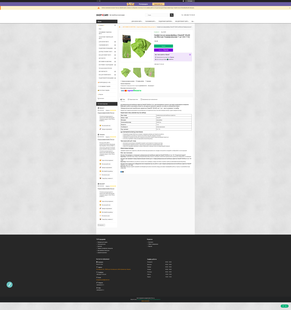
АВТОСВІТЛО (102, 58)
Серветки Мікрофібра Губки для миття (146, 27)
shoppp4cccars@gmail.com (103, 279)
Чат (286, 306)
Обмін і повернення (153, 244)
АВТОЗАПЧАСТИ (103, 71)
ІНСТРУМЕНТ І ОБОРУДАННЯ (106, 64)
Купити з (161, 50)
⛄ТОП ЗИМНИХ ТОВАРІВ (104, 86)
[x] (123, 172)
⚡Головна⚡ (101, 25)
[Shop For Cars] (102, 15)
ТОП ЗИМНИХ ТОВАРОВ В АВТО (105, 33)
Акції (100, 28)
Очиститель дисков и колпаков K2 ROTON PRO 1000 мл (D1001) (107, 148)
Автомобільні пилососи (103, 250)
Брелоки (100, 246)
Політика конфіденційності (154, 299)
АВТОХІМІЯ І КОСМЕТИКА (129, 27)
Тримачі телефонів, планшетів (105, 248)
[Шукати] (172, 15)
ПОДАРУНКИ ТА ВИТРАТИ (165, 21)
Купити (163, 46)
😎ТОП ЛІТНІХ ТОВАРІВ (103, 90)
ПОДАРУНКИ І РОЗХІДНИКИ (106, 48)
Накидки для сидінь (102, 242)
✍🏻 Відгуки (100, 94)
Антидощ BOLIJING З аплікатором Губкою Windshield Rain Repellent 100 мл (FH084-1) (107, 144)
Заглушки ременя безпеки (105, 68)
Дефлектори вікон (102, 252)
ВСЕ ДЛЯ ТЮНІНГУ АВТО (181, 21)
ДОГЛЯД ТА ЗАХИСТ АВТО (105, 51)
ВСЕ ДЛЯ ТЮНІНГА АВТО (105, 74)
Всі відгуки (101, 225)
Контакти (150, 242)
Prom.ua (153, 298)
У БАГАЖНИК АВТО (150, 21)
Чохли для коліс (101, 244)
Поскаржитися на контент (142, 299)
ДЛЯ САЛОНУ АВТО (136, 21)
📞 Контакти (101, 98)
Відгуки (150, 246)
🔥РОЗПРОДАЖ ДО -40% (104, 82)
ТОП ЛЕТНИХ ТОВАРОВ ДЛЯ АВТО (106, 37)
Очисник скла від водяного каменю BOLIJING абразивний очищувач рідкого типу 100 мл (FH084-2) (107, 118)
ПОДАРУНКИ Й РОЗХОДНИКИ (106, 78)
